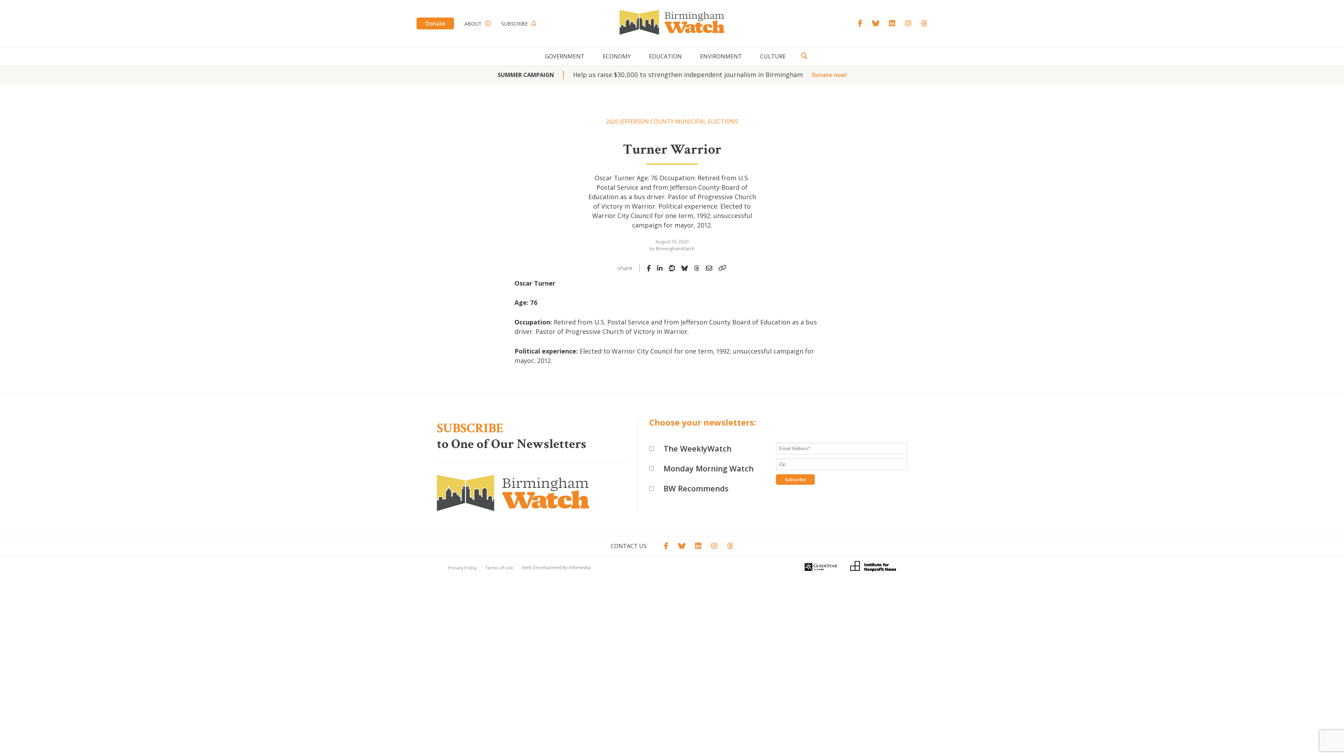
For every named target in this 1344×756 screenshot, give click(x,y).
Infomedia (579, 567)
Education (665, 56)
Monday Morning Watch (709, 468)
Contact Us (628, 546)
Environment (721, 56)
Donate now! (829, 75)
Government (564, 56)
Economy (617, 56)
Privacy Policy (462, 568)
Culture (773, 56)
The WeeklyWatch (698, 448)
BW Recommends (696, 488)
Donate (435, 23)
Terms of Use (499, 568)
